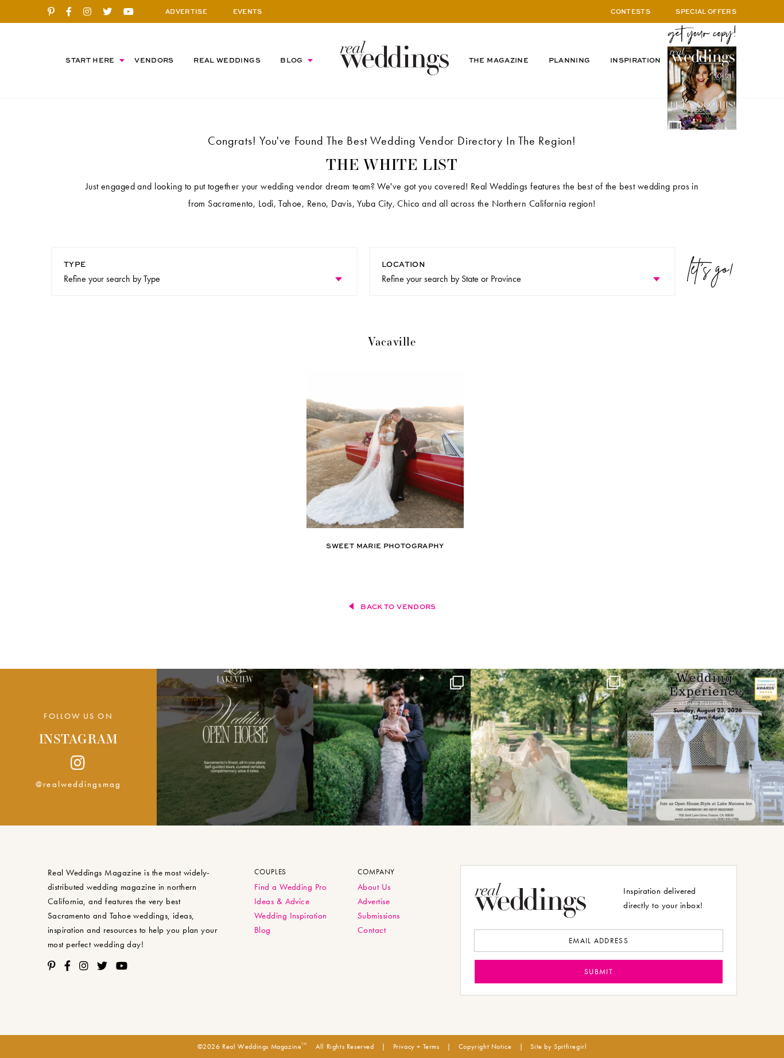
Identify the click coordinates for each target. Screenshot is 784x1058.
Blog (291, 60)
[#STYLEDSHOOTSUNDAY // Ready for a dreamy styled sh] (549, 747)
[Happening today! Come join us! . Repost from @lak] (705, 747)
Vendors (154, 60)
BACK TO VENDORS (398, 606)
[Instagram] (91, 12)
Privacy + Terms (416, 1046)
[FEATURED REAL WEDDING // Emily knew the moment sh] (391, 747)
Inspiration (635, 60)
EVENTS (247, 11)
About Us (374, 887)
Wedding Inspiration (290, 915)
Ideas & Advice (281, 901)
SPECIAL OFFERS (706, 11)
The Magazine (499, 60)
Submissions (379, 915)
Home (394, 57)
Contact (372, 930)
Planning (570, 60)
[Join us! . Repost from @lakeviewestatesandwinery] (235, 747)
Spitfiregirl (570, 1046)
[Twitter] (112, 12)
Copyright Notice (485, 1046)
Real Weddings (227, 60)
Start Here (90, 60)
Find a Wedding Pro (290, 887)
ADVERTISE (186, 11)
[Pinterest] (55, 12)
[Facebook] (73, 12)
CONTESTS (630, 11)
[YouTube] (132, 12)
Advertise (374, 901)
